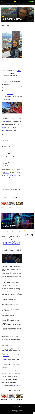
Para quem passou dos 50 (4, 121)
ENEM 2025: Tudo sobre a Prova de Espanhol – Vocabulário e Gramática (11, 207)
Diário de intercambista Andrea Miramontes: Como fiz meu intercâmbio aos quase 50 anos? (17, 390)
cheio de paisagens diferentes (15, 118)
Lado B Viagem (8, 191)
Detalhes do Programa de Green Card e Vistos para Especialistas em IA (29, 234)
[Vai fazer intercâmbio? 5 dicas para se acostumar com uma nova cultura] (4, 203)
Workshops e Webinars (5, 350)
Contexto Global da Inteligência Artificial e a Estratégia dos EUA (28, 233)
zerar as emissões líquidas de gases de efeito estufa (12, 175)
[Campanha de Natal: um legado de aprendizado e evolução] (19, 203)
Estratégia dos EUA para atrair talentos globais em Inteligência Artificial (29, 232)
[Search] (33, 3)
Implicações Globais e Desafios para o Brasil (29, 235)
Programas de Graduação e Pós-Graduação (8, 353)
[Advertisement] (17, 12)
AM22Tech (13, 385)
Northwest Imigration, (4, 127)
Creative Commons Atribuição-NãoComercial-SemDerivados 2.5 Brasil (17, 410)
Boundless (15, 385)
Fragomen (20, 385)
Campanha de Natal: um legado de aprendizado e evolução (19, 206)
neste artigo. (8, 99)
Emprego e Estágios (5, 359)
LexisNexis (18, 385)
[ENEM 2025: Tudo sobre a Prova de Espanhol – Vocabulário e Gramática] (12, 203)
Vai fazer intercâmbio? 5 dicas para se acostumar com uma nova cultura (4, 207)
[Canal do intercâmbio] (17, 1)
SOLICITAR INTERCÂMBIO (31, 1)
